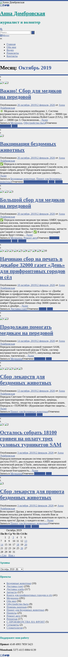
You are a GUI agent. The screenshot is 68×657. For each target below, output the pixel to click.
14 (1, 544)
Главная (11, 44)
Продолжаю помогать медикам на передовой (26, 330)
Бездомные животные (22, 178)
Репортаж (12, 618)
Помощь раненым (17, 607)
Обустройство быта (35, 123)
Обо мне (11, 47)
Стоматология (15, 627)
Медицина (16, 123)
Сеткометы (13, 624)
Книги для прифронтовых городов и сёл (29, 595)
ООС (14, 125)
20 (25, 544)
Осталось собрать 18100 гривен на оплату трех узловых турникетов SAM (30, 438)
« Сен (3, 555)
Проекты (12, 613)
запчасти (54, 237)
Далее (44, 120)
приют (59, 181)
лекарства (5, 125)
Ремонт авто (30, 237)
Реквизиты (13, 53)
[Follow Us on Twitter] (5, 5)
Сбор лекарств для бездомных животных (25, 380)
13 (25, 541)
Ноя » (11, 555)
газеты (42, 308)
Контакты (12, 56)
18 (18, 544)
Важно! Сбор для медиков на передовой (31, 94)
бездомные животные (36, 181)
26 (21, 548)
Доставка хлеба (15, 589)
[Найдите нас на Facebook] (3, 5)
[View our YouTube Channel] (8, 5)
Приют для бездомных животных (29, 411)
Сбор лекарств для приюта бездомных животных (32, 494)
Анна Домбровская (22, 13)
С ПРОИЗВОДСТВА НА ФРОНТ (26, 621)
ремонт (22, 240)
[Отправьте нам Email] (1, 5)
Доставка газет (18, 308)
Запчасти (12, 592)
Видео (10, 50)
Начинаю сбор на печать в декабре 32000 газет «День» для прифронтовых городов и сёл (32, 268)
